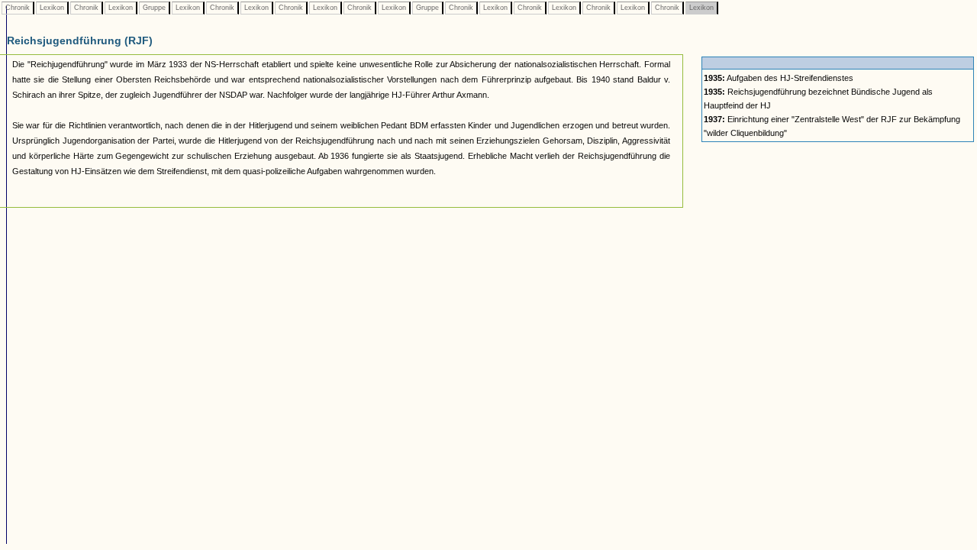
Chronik (17, 7)
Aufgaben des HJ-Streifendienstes (778, 77)
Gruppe (154, 7)
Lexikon (51, 7)
